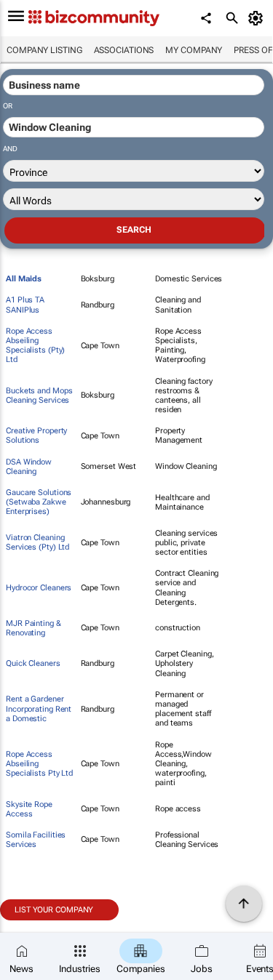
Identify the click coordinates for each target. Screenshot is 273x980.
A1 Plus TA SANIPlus (25, 304)
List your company (54, 910)
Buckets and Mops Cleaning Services (39, 395)
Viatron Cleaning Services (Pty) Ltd (37, 542)
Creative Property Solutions (36, 435)
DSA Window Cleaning (29, 466)
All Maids (23, 279)
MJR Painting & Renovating (33, 628)
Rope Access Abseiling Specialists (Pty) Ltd (35, 345)
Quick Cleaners (33, 663)
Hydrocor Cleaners (38, 588)
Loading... (27, 928)
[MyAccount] (258, 18)
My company (193, 50)
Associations (124, 50)
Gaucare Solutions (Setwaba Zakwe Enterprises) (38, 502)
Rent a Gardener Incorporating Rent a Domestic (38, 708)
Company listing (44, 50)
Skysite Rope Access (29, 809)
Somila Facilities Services (36, 839)
